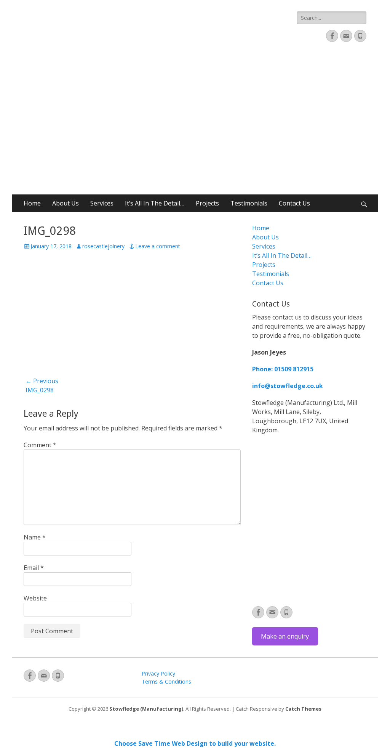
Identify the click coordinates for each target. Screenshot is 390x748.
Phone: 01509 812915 (282, 369)
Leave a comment (157, 246)
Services (101, 203)
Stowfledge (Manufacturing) (146, 708)
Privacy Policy (158, 673)
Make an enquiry (285, 636)
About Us (65, 203)
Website (35, 598)
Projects (207, 203)
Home (32, 203)
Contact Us (294, 203)
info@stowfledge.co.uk (287, 386)
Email (34, 567)
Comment (40, 445)
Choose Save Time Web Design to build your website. (195, 743)
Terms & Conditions (166, 681)
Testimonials (248, 203)
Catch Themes (303, 708)
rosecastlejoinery (103, 246)
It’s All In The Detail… (154, 203)
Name (35, 537)
